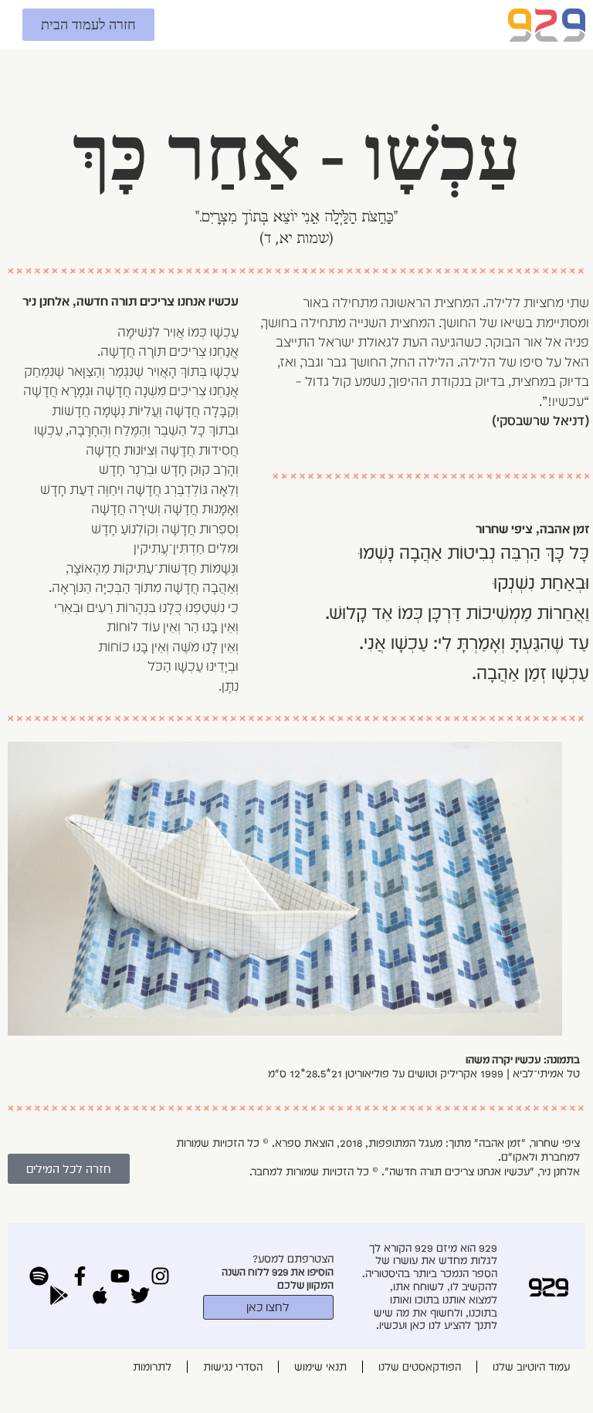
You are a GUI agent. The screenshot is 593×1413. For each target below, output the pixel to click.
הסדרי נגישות (233, 1367)
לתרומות (152, 1367)
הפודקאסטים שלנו (419, 1367)
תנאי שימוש (320, 1367)
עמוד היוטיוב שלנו (531, 1367)
